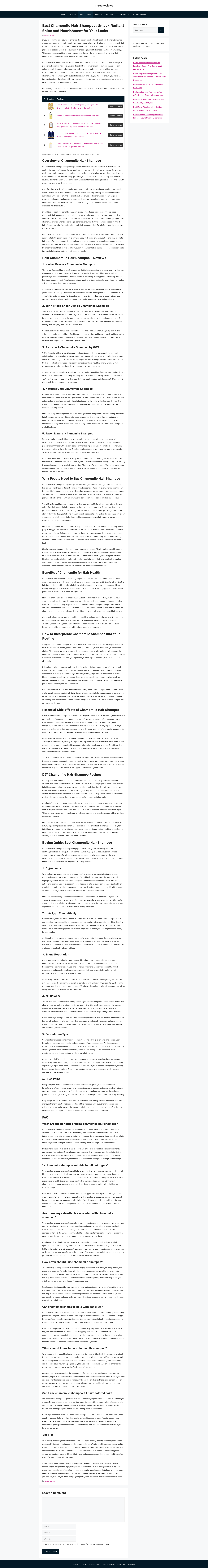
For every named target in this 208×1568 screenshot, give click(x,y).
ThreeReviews (104, 5)
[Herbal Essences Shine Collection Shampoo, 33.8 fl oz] (50, 115)
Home (63, 14)
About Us (98, 14)
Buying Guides (85, 14)
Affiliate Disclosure (140, 14)
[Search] (161, 30)
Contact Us (110, 14)
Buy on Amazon (116, 106)
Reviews (73, 14)
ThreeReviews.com (94, 1564)
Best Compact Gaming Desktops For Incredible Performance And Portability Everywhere (149, 76)
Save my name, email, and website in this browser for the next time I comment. (77, 1544)
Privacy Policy (124, 14)
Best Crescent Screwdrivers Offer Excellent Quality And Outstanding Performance (147, 66)
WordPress (115, 1564)
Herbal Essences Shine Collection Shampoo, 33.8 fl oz (78, 115)
